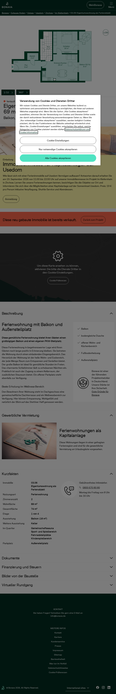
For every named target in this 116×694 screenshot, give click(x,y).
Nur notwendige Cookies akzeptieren (58, 149)
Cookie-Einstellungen (58, 140)
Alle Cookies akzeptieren (58, 158)
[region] (58, 130)
